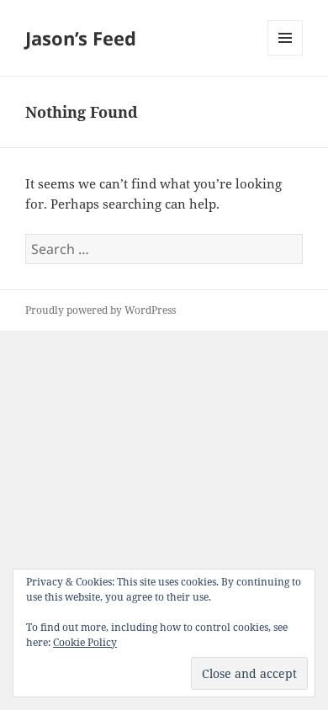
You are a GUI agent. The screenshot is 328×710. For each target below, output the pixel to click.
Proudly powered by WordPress (100, 310)
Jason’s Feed (80, 37)
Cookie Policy (85, 642)
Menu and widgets (285, 55)
